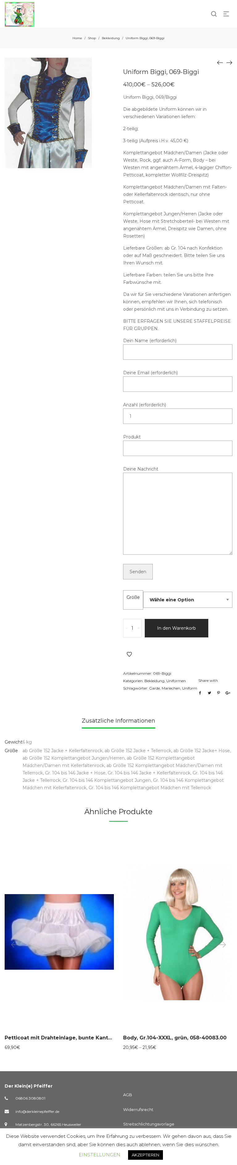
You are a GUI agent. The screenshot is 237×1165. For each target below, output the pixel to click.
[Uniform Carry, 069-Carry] (229, 62)
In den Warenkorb (176, 628)
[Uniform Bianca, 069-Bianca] (220, 62)
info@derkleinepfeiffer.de (37, 1111)
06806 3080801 (30, 1098)
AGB (127, 1094)
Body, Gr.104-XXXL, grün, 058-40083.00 (175, 1038)
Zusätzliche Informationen (118, 720)
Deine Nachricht (140, 469)
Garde (154, 688)
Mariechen (171, 688)
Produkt (132, 437)
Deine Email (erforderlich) (150, 372)
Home (77, 38)
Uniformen (176, 680)
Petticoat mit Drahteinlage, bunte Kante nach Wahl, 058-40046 (89, 1038)
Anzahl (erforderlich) (144, 405)
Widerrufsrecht (138, 1109)
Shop (92, 38)
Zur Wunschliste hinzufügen (129, 654)
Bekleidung (111, 38)
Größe (133, 597)
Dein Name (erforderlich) (150, 340)
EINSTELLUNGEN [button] (99, 1155)
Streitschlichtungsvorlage (148, 1123)
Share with (208, 680)
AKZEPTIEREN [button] (145, 1154)
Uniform (189, 688)
